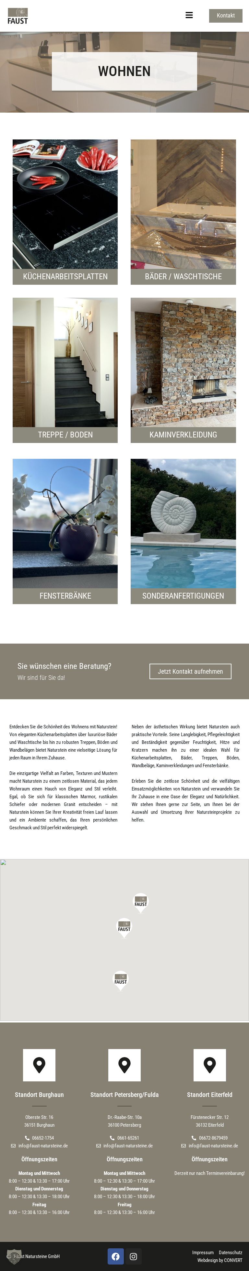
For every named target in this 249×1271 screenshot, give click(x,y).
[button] (117, 15)
